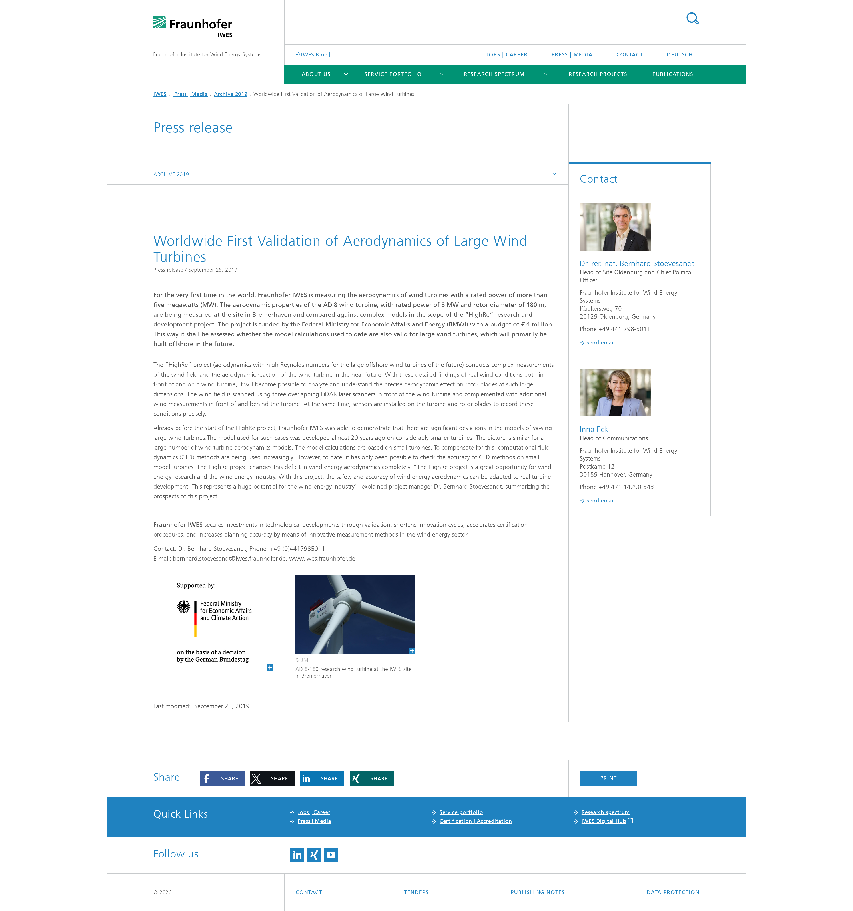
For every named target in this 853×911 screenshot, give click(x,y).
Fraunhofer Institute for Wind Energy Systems (207, 54)
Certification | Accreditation (476, 821)
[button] (222, 778)
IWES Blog (314, 54)
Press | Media (572, 55)
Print (608, 778)
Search (692, 18)
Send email (600, 343)
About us (316, 74)
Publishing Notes (538, 892)
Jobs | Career (507, 55)
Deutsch (680, 55)
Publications (672, 74)
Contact (629, 55)
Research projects (598, 74)
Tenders (416, 892)
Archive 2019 (230, 94)
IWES (159, 94)
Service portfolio (393, 74)
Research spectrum (494, 74)
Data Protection (673, 892)
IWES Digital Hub (604, 821)
